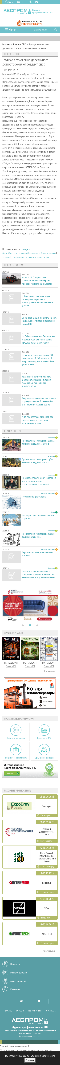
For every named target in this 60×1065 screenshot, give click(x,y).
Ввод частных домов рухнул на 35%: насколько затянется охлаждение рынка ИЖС (39, 320)
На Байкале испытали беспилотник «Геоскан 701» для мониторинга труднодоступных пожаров (38, 339)
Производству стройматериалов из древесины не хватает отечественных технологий (39, 481)
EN (22, 2)
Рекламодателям (18, 972)
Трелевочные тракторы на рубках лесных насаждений (38, 535)
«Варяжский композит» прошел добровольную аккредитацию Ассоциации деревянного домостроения (37, 381)
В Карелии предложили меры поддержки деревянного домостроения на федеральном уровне (37, 301)
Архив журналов (18, 981)
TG (36, 2)
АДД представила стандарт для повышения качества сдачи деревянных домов (37, 420)
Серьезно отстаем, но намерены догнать (37, 554)
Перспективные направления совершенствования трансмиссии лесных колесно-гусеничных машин (39, 574)
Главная (6, 44)
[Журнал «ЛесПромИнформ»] (30, 11)
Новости (20, 1010)
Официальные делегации (44, 757)
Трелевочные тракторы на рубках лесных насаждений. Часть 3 (38, 442)
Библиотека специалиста (16, 738)
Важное (8, 1010)
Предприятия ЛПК (44, 738)
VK (30, 1)
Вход (11, 2)
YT (38, 1001)
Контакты (15, 989)
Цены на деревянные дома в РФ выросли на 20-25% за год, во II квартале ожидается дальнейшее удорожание (38, 360)
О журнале (51, 1010)
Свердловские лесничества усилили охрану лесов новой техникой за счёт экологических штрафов (39, 401)
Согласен (30, 1060)
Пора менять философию (34, 496)
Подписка (15, 964)
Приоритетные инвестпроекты (16, 757)
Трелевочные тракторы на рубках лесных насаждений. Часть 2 (38, 461)
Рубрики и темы (35, 1010)
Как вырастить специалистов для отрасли (38, 517)
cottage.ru (26, 249)
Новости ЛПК (19, 44)
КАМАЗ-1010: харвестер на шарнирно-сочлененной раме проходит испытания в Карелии (37, 280)
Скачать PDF (11, 666)
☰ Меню (10, 29)
